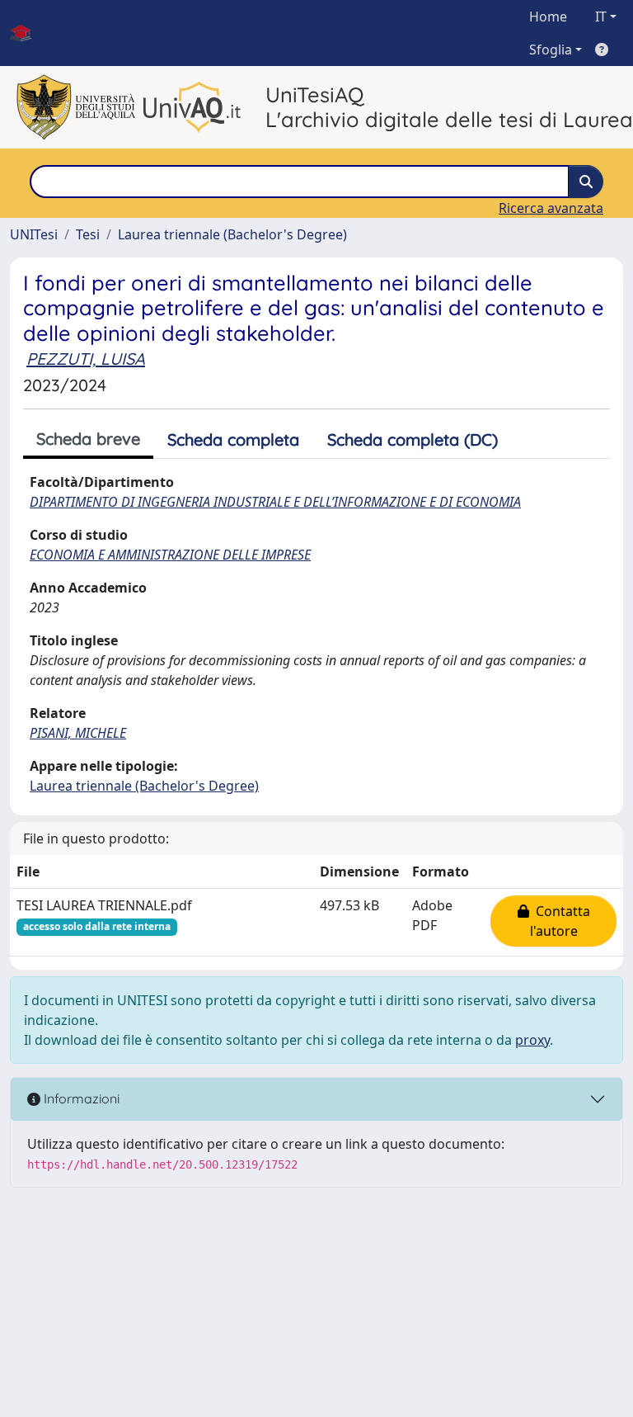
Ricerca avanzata (551, 208)
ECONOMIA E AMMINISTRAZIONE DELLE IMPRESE (170, 555)
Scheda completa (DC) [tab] (412, 439)
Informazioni (80, 1098)
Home (548, 16)
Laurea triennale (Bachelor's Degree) (232, 234)
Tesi (88, 234)
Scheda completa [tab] (233, 439)
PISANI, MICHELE (78, 733)
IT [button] (601, 16)
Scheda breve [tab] (88, 438)
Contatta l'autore (559, 921)
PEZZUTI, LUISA (85, 358)
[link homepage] (27, 33)
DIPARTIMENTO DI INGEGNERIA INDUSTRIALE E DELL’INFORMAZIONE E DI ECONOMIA (275, 502)
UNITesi (34, 234)
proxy (532, 1040)
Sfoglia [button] (550, 49)
